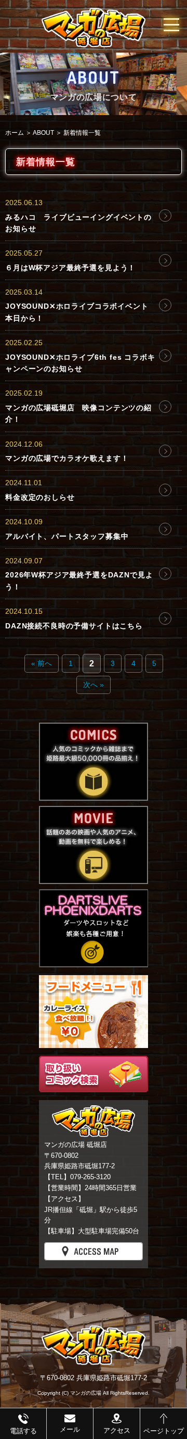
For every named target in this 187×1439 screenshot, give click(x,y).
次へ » (93, 684)
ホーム (14, 132)
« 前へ (41, 663)
